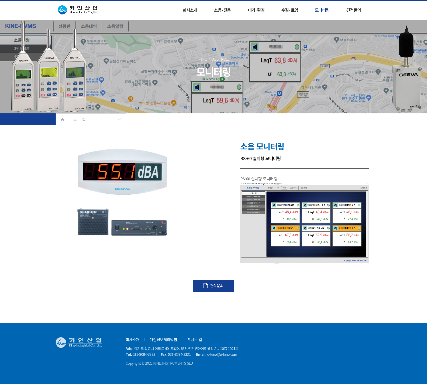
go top (418, 375)
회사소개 (132, 339)
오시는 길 (194, 339)
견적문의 (216, 285)
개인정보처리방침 (163, 339)
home (62, 119)
